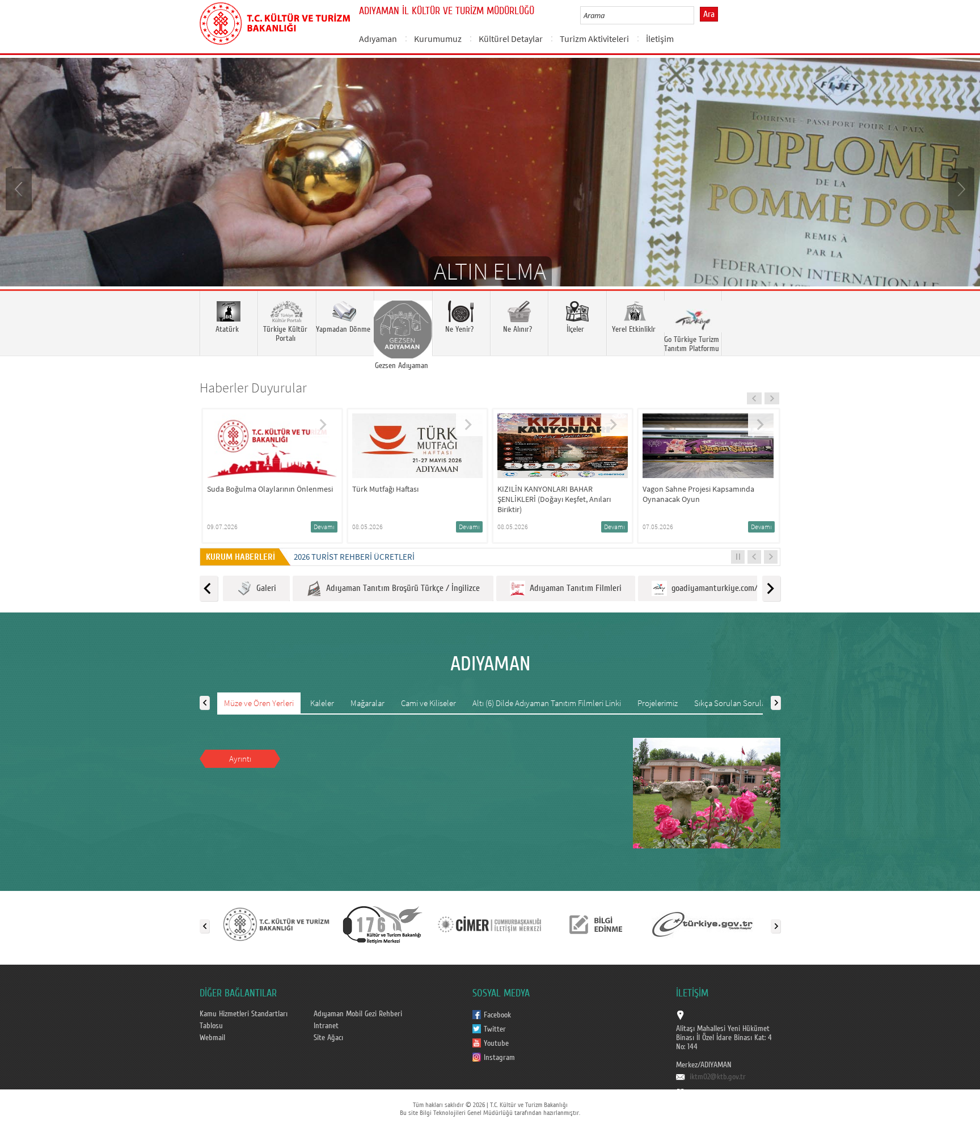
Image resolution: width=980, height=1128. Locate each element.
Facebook (497, 1015)
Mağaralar (367, 703)
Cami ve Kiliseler (428, 703)
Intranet (326, 1025)
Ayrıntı (240, 758)
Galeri (264, 588)
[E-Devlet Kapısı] (703, 924)
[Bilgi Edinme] (596, 924)
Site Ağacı (328, 1037)
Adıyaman (378, 38)
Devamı (324, 526)
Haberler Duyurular (253, 387)
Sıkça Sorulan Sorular (731, 703)
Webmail (212, 1037)
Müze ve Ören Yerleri (259, 703)
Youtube (496, 1043)
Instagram (499, 1057)
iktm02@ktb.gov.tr (718, 1076)
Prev (20, 188)
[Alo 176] (383, 924)
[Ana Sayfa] (275, 21)
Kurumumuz (438, 38)
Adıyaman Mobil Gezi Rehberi (358, 1014)
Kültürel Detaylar (511, 38)
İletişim (660, 38)
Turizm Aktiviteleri (594, 38)
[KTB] (276, 924)
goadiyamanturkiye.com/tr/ (717, 588)
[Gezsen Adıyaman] (403, 323)
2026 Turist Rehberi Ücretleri (354, 556)
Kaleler (322, 703)
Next (960, 188)
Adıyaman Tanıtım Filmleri (573, 588)
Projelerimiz (657, 703)
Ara (709, 14)
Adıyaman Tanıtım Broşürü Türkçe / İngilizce (401, 588)
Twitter (495, 1029)
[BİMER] (489, 924)
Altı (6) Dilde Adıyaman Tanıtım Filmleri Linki (546, 703)
